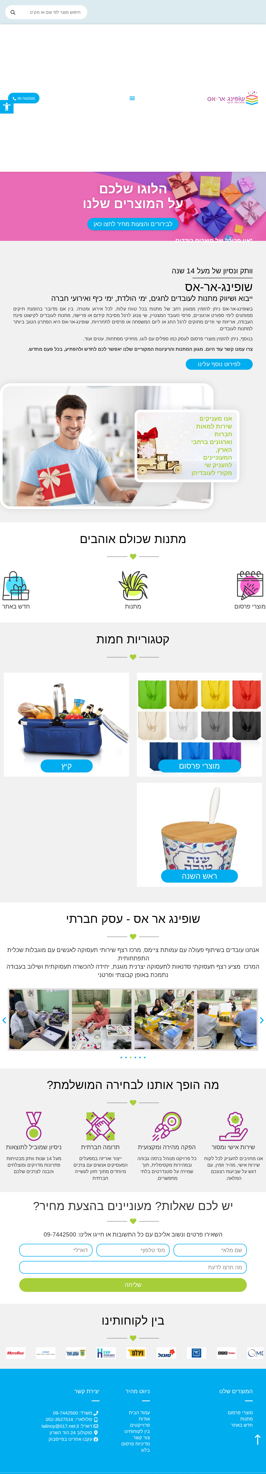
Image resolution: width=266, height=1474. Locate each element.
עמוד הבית (139, 1412)
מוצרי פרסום (250, 606)
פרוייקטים (140, 1425)
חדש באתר (16, 606)
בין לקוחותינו (137, 1431)
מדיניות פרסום (135, 1443)
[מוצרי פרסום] (250, 585)
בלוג (145, 1450)
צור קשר (141, 1437)
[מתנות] (133, 585)
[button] (7, 107)
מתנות (133, 606)
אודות (144, 1419)
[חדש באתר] (15, 585)
